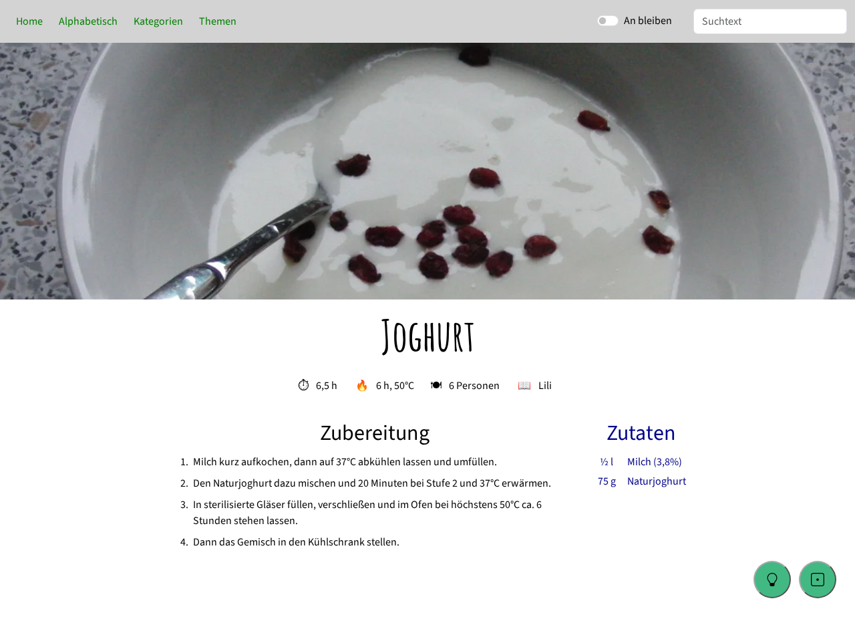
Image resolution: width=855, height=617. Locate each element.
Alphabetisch (88, 21)
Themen (217, 21)
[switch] (608, 20)
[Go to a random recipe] (817, 579)
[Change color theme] (772, 579)
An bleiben (648, 20)
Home (29, 21)
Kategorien (158, 21)
